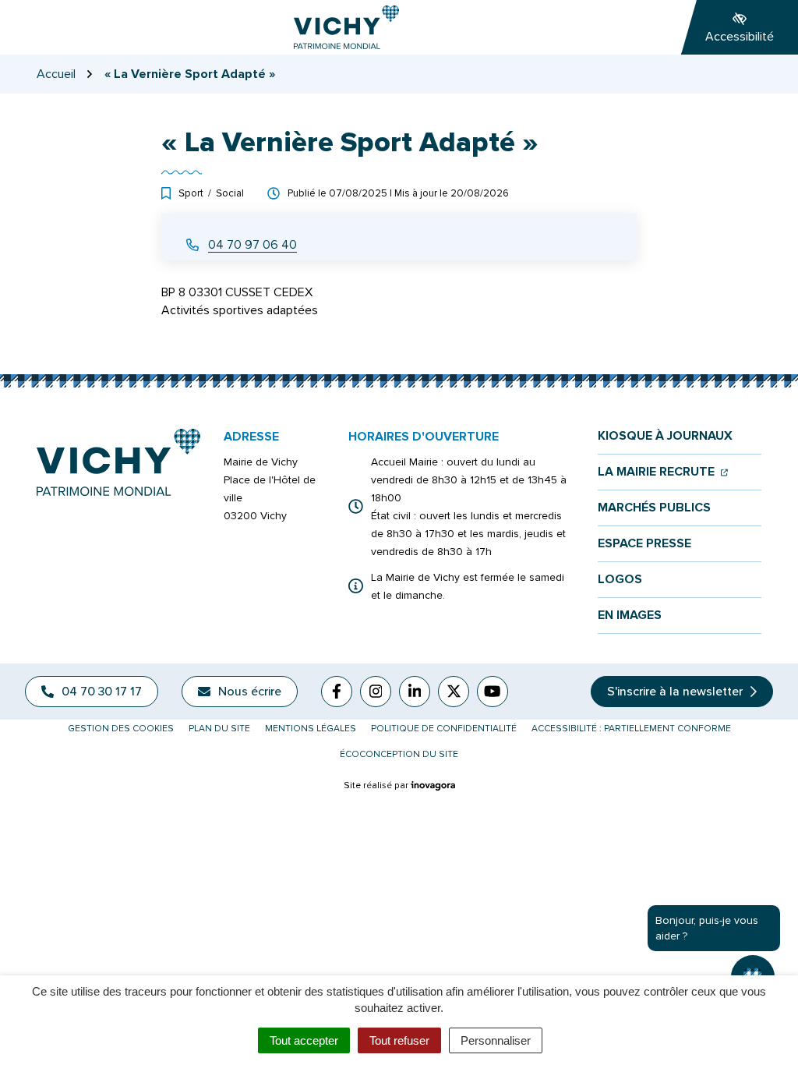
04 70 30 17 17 (102, 691)
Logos (620, 579)
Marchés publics (654, 508)
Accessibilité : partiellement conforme (631, 728)
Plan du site (219, 728)
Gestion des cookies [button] (121, 728)
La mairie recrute (663, 472)
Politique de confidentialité (444, 728)
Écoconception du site (399, 754)
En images (630, 615)
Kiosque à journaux (665, 436)
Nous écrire (249, 691)
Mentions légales (310, 728)
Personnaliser (496, 1040)
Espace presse (644, 543)
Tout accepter (304, 1040)
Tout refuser (399, 1040)
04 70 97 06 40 (252, 245)
